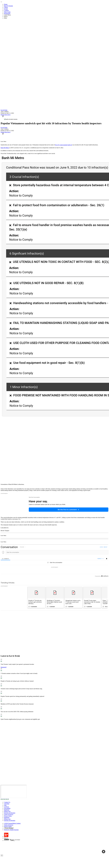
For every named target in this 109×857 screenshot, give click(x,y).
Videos (6, 7)
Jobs (5, 805)
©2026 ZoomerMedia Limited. (12, 823)
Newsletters (7, 808)
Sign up (105, 546)
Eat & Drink (4, 110)
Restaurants (7, 13)
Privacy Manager (9, 828)
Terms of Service (8, 814)
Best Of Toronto (8, 6)
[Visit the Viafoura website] (104, 576)
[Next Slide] (107, 600)
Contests (6, 10)
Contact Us (7, 802)
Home (5, 4)
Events (6, 9)
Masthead (6, 810)
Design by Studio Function (11, 829)
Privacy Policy (8, 816)
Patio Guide (7, 12)
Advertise (6, 803)
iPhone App (7, 811)
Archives (6, 806)
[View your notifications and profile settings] (106, 558)
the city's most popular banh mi (63, 145)
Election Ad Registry (9, 813)
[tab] (5, 558)
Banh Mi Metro (5, 147)
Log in (101, 546)
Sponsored (3, 667)
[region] (54, 561)
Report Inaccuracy (6, 114)
